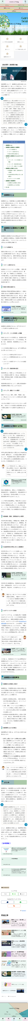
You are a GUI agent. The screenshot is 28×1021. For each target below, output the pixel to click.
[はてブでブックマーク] (23, 628)
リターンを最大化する (13, 151)
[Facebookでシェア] (5, 628)
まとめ (7, 187)
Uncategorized (6, 887)
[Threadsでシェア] (11, 628)
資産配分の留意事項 (10, 180)
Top (7, 1011)
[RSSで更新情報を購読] (14, 905)
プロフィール (7, 1014)
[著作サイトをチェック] (7, 902)
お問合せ (14, 1016)
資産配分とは (9, 145)
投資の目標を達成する (13, 153)
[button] (22, 894)
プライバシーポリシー (20, 1014)
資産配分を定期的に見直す (14, 182)
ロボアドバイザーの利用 (14, 178)
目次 (12, 142)
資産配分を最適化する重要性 (13, 147)
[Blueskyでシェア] (17, 624)
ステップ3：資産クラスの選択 (15, 166)
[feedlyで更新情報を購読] (20, 902)
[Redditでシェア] (17, 628)
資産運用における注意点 (14, 185)
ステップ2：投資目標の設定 (14, 164)
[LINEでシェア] (5, 632)
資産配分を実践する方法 (11, 168)
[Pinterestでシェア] (11, 632)
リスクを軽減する (12, 149)
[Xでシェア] (5, 624)
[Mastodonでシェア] (11, 624)
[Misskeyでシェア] (23, 624)
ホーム (20, 1011)
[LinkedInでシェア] (17, 632)
